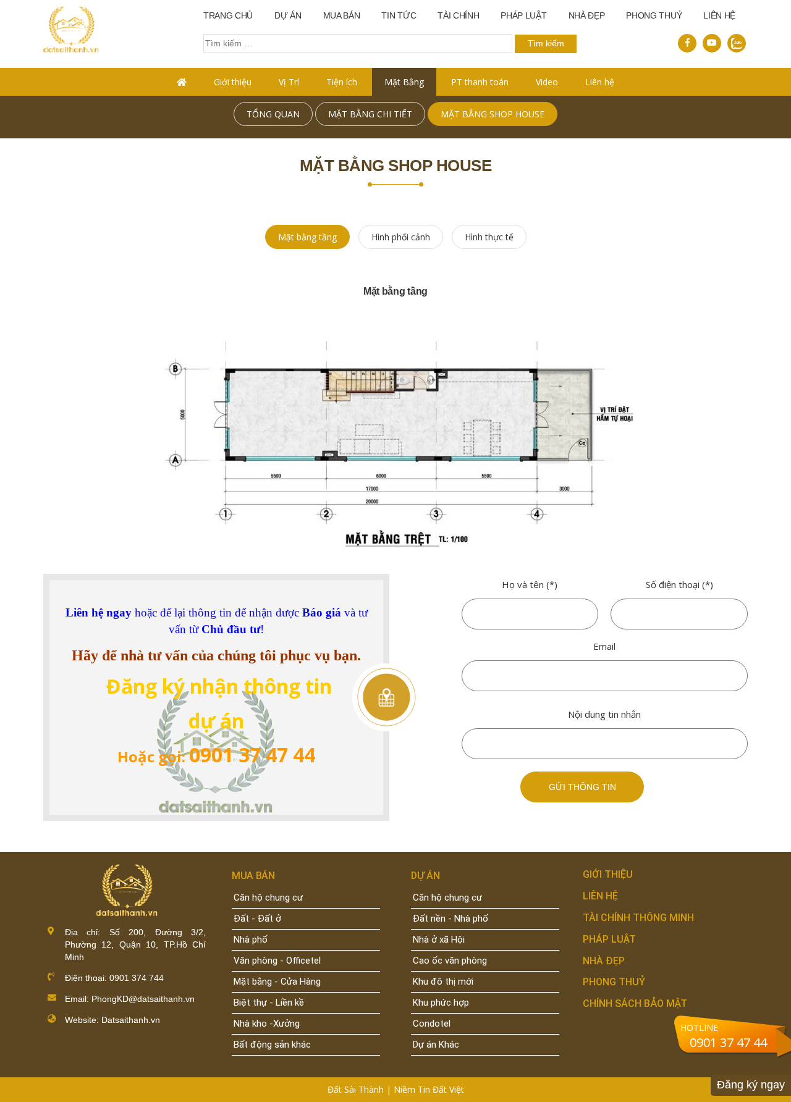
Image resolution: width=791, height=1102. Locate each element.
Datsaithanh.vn (130, 1020)
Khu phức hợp (441, 1002)
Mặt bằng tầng (307, 237)
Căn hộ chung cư (268, 897)
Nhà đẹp (604, 961)
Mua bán (341, 15)
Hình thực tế (489, 237)
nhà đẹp (587, 15)
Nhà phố (251, 939)
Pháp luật (523, 15)
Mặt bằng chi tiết (370, 114)
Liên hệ (719, 15)
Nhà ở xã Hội (439, 939)
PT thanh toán (480, 82)
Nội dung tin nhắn (604, 714)
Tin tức (398, 15)
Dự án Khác (436, 1044)
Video (547, 82)
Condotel (431, 1023)
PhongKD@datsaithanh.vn (143, 999)
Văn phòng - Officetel (277, 960)
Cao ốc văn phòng (450, 960)
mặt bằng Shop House (492, 114)
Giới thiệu (233, 82)
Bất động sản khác (272, 1044)
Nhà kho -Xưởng (267, 1023)
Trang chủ (228, 15)
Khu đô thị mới (443, 981)
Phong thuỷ (654, 15)
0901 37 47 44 (728, 1042)
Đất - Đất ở (257, 918)
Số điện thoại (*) (679, 584)
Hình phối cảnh (400, 237)
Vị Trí (289, 82)
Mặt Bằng (404, 82)
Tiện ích (341, 82)
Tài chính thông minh (638, 917)
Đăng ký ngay (751, 1085)
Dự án (287, 15)
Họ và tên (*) (529, 584)
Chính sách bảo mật (635, 1003)
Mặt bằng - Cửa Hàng (277, 981)
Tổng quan (273, 114)
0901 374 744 (135, 978)
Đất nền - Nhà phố (450, 918)
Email (604, 646)
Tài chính (458, 15)
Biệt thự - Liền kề (269, 1002)
